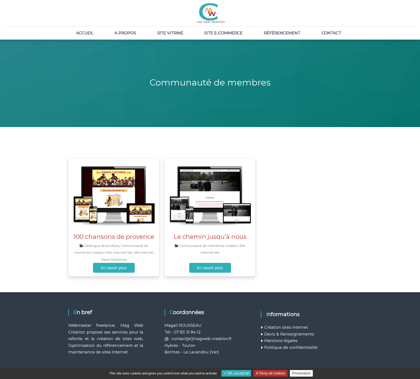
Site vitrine (170, 33)
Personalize (301, 373)
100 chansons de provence (114, 236)
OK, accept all (237, 373)
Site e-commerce (223, 33)
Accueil (84, 33)
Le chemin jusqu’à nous (210, 236)
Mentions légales (281, 340)
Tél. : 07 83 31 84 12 (182, 332)
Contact (331, 33)
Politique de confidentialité (291, 347)
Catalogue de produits (101, 246)
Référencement (282, 33)
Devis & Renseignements (289, 334)
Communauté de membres (201, 246)
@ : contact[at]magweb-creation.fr (198, 338)
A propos (125, 33)
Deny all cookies (272, 373)
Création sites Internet (286, 327)
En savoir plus (114, 267)
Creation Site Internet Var (112, 253)
